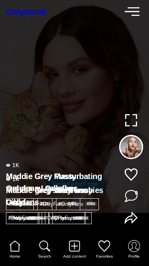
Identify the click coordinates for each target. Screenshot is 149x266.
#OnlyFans (58, 204)
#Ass (19, 204)
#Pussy (21, 218)
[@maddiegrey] (131, 148)
